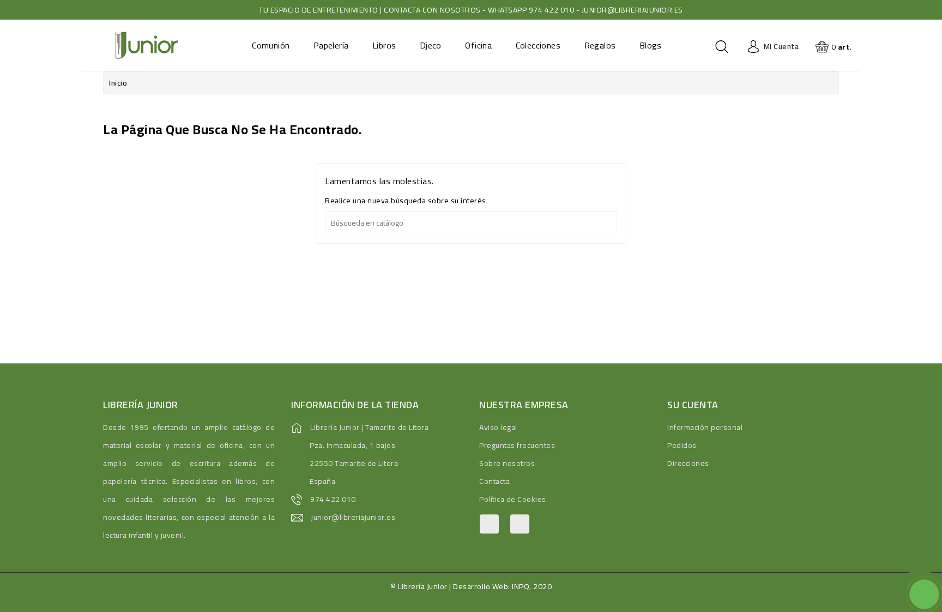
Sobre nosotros (507, 463)
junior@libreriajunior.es (353, 517)
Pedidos (682, 445)
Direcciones (688, 463)
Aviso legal (498, 427)
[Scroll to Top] (920, 568)
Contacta (494, 481)
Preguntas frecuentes (517, 445)
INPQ (520, 586)
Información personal (704, 427)
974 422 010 (333, 499)
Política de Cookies (512, 499)
